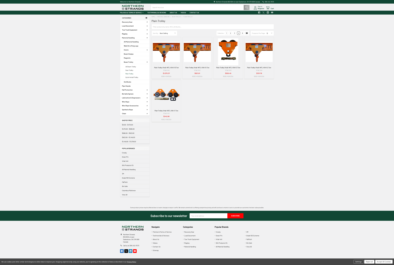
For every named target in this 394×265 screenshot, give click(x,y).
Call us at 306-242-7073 (131, 245)
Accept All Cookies (384, 262)
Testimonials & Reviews (156, 13)
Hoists (126, 50)
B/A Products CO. (128, 165)
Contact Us (194, 13)
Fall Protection (127, 90)
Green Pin (125, 157)
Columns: (221, 33)
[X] (263, 12)
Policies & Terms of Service (131, 13)
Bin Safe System (127, 94)
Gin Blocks (127, 82)
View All (124, 195)
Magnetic (127, 58)
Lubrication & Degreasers (131, 98)
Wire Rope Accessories (130, 106)
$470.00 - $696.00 (128, 129)
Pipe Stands (126, 86)
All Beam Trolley (130, 67)
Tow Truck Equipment (129, 30)
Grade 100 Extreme (128, 178)
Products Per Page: (258, 33)
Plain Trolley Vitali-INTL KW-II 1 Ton (166, 111)
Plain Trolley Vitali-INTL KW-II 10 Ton (166, 67)
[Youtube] (272, 12)
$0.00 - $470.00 (127, 125)
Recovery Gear (127, 22)
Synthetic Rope (127, 110)
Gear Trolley (129, 70)
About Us (173, 13)
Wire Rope (125, 102)
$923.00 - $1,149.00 (128, 137)
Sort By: (156, 33)
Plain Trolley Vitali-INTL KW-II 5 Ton (197, 67)
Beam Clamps (128, 54)
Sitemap (156, 250)
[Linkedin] (268, 12)
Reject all (369, 262)
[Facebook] (259, 12)
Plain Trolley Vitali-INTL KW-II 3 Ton (228, 67)
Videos (183, 13)
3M (123, 174)
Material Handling (128, 38)
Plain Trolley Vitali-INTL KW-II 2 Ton (259, 67)
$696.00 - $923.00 (128, 133)
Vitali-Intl (125, 161)
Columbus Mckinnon (129, 190)
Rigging (124, 34)
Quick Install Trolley (131, 77)
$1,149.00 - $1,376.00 (129, 141)
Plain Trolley (129, 74)
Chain (124, 113)
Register (261, 8)
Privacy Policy (131, 262)
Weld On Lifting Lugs (131, 46)
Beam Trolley (128, 62)
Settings (358, 262)
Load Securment (128, 26)
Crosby (124, 153)
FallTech (125, 182)
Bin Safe (125, 186)
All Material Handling (131, 42)
